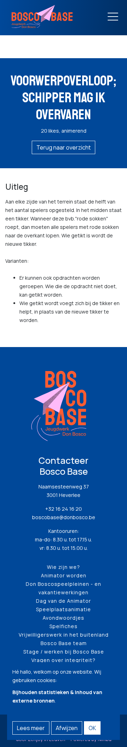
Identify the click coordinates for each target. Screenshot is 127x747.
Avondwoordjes (63, 617)
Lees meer (31, 728)
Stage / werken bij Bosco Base (63, 651)
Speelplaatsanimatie (63, 609)
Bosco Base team (64, 643)
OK (92, 728)
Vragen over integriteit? (63, 660)
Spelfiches (63, 626)
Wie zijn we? (63, 567)
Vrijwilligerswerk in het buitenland (64, 634)
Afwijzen (67, 728)
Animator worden (63, 575)
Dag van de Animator (63, 600)
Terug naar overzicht (63, 147)
